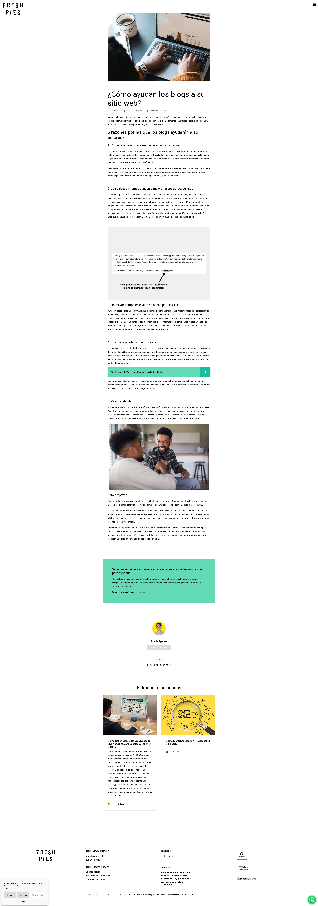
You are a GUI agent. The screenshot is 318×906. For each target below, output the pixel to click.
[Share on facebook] (147, 664)
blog (174, 209)
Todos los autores (159, 647)
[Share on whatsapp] (163, 664)
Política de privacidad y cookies (146, 895)
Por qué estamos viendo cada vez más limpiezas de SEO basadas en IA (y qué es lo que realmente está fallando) (176, 877)
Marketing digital (137, 111)
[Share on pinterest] (157, 664)
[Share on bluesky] (166, 664)
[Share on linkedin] (160, 664)
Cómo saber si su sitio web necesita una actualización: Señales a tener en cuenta (129, 743)
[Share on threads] (154, 664)
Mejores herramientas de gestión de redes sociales (178, 213)
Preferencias (38, 895)
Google (156, 155)
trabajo (173, 359)
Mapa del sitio (187, 895)
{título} (23, 901)
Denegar (23, 895)
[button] (130, 715)
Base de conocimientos (170, 895)
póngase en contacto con (141, 539)
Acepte (10, 895)
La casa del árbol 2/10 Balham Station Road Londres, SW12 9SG (98, 876)
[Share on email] (170, 664)
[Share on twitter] (150, 664)
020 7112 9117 (93, 860)
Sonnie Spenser (160, 111)
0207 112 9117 (138, 592)
